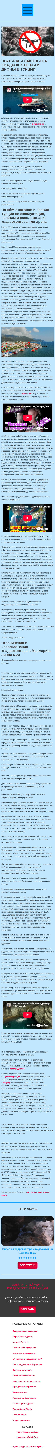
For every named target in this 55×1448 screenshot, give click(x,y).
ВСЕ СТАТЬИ (27, 1265)
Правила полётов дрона (24, 1398)
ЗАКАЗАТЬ (27, 1309)
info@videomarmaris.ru (27, 1432)
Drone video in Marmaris (24, 1375)
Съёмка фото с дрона (23, 1403)
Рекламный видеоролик (24, 1348)
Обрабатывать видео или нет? (27, 1359)
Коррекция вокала (21, 1420)
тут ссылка (27, 393)
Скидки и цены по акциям (25, 1331)
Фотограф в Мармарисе (24, 1353)
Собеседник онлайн (22, 1370)
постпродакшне (17, 1069)
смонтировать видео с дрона (26, 1381)
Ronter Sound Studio (22, 1409)
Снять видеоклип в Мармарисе (27, 1364)
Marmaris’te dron (20, 1342)
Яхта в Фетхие (19, 1415)
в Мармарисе (38, 124)
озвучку (6, 1083)
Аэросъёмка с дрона (22, 1337)
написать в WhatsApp (28, 1437)
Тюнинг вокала (20, 1392)
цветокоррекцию (12, 1077)
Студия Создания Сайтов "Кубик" (27, 1446)
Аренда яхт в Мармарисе (24, 1387)
